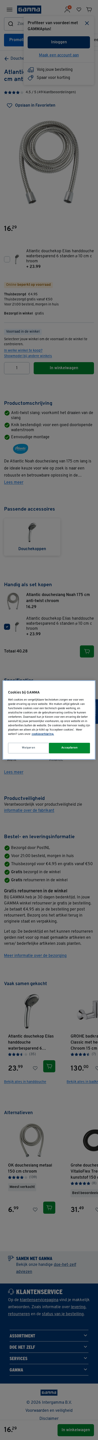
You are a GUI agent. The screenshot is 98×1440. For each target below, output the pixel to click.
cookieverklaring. (43, 734)
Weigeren (28, 747)
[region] (49, 720)
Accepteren (69, 747)
